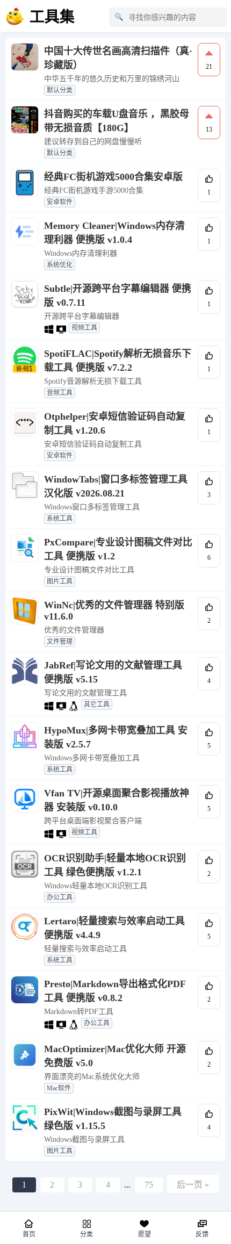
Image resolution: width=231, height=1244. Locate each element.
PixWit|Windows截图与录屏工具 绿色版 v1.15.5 (113, 1118)
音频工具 (60, 393)
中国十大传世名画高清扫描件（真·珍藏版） (118, 58)
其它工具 (97, 704)
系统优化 (60, 265)
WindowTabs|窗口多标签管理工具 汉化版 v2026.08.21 (115, 486)
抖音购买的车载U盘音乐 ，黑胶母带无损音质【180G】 (116, 121)
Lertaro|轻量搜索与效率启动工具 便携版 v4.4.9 (114, 928)
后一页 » (193, 1184)
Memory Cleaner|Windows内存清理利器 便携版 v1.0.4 (114, 232)
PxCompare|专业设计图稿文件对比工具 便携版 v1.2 (118, 549)
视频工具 (84, 328)
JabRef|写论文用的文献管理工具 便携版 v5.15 (113, 672)
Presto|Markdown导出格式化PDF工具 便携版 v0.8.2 (115, 991)
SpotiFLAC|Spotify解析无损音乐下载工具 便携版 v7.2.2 (117, 360)
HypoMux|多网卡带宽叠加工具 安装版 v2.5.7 (115, 737)
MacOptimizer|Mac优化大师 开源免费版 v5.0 (115, 1056)
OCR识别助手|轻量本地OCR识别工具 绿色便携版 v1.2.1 (115, 865)
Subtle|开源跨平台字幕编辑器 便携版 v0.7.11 (117, 295)
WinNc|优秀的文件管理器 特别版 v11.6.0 (114, 611)
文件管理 (60, 641)
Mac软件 (59, 1088)
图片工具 (60, 581)
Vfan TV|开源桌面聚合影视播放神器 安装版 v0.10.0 (116, 800)
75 (149, 1184)
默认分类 (60, 90)
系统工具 (60, 518)
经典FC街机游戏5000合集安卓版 (113, 176)
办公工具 (60, 897)
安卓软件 (60, 202)
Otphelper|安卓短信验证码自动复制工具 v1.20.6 (114, 423)
